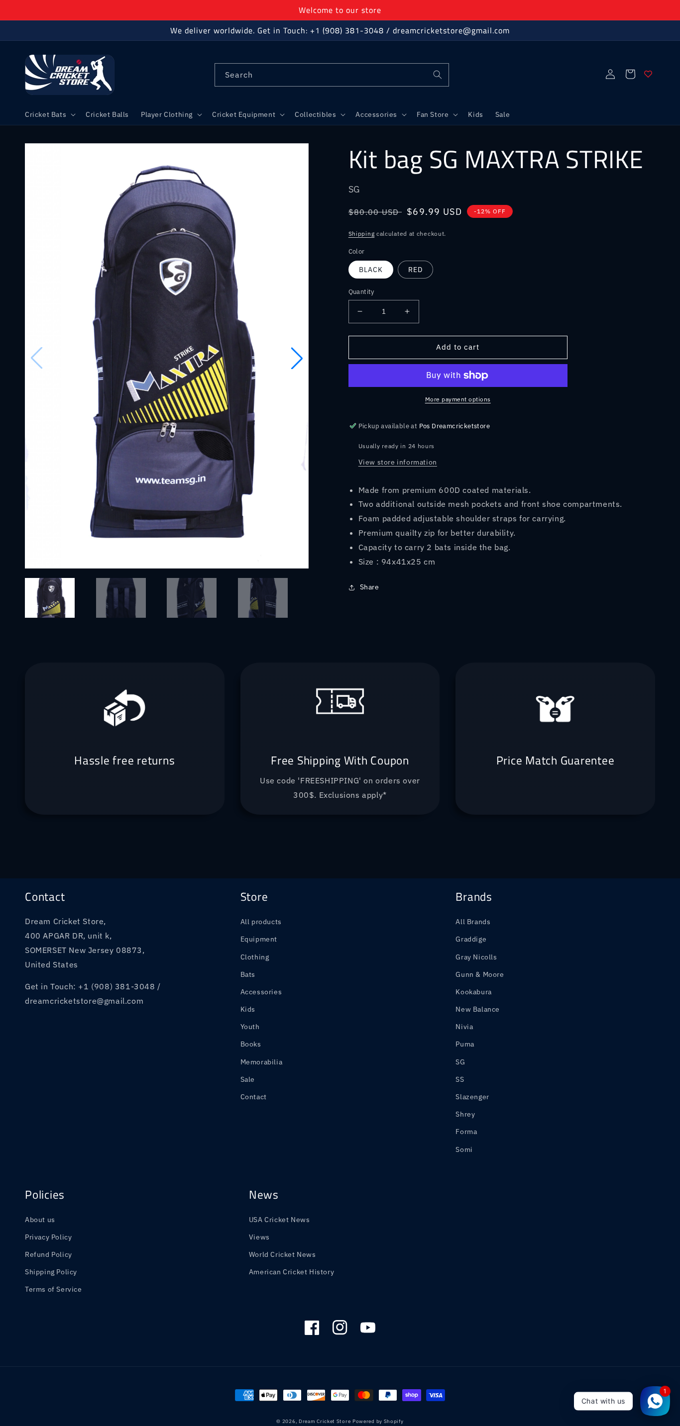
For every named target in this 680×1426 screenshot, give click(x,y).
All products (261, 921)
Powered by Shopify (378, 1421)
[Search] (438, 75)
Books (250, 1044)
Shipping (361, 233)
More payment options (458, 399)
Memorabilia (261, 1061)
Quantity (361, 291)
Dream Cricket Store (324, 1421)
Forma (466, 1131)
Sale (247, 1079)
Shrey (465, 1114)
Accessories (261, 991)
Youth (250, 1026)
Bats (247, 974)
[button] (49, 114)
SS (459, 1079)
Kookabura (473, 991)
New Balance (477, 1009)
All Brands (472, 921)
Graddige (470, 939)
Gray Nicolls (476, 956)
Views (259, 1237)
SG (460, 1061)
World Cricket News (282, 1254)
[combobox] (332, 75)
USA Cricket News (279, 1219)
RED (415, 269)
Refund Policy (48, 1254)
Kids (247, 1009)
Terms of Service (53, 1289)
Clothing (254, 956)
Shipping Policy (51, 1271)
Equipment (258, 939)
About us (40, 1219)
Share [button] (369, 586)
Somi (463, 1149)
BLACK (371, 269)
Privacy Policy (48, 1237)
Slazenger (472, 1096)
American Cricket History (291, 1271)
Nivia (464, 1026)
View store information (397, 462)
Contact (253, 1096)
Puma (464, 1044)
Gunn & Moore (479, 974)
